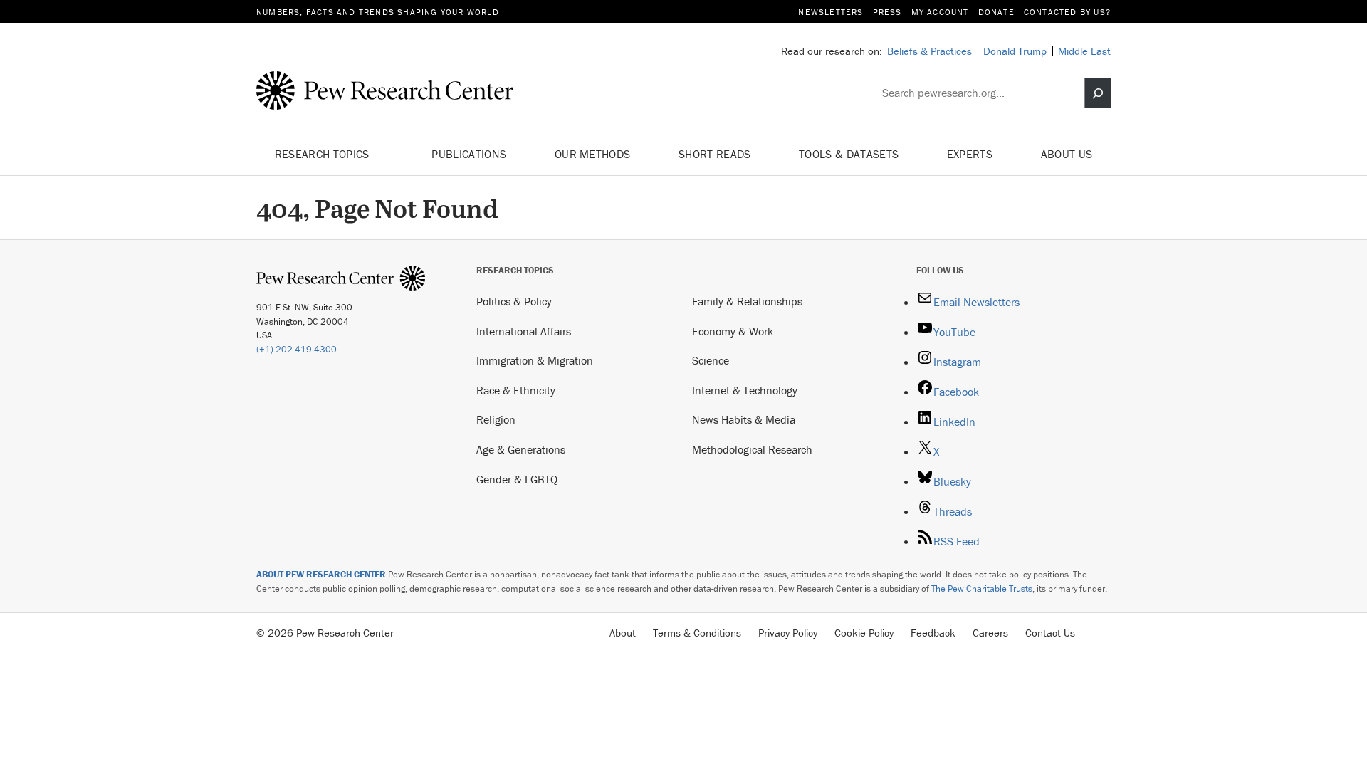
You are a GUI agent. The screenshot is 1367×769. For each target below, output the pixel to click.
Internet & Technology (744, 390)
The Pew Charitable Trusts (981, 588)
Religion (495, 419)
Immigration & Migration (534, 360)
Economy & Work (732, 331)
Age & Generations (520, 449)
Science (710, 360)
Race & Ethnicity (515, 390)
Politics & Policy (514, 301)
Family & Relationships (747, 301)
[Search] (1098, 93)
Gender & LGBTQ (516, 479)
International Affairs (523, 331)
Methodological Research (752, 449)
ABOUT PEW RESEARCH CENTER (321, 574)
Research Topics (323, 154)
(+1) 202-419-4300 (296, 349)
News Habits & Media (743, 419)
